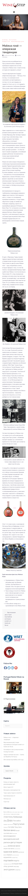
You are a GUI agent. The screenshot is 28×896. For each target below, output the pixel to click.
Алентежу (8, 817)
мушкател (7, 857)
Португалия (18, 824)
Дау (5, 821)
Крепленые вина (8, 796)
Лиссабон (17, 821)
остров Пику (15, 857)
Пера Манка (10, 824)
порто (16, 861)
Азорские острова (15, 814)
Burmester (15, 812)
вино (11, 833)
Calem (18, 812)
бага (20, 827)
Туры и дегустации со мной (12, 793)
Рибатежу (6, 827)
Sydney (17, 893)
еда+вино (5, 846)
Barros (11, 812)
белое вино (9, 830)
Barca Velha (7, 812)
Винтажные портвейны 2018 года (13, 759)
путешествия (17, 864)
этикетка (17, 870)
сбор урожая (8, 866)
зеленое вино (14, 846)
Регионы (6, 799)
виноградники (10, 836)
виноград (15, 833)
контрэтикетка (17, 848)
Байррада (17, 817)
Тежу (16, 827)
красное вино (11, 851)
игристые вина (9, 848)
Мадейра (5, 824)
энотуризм (9, 869)
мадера (9, 855)
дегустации (16, 842)
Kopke (21, 812)
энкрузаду (16, 866)
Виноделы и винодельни (11, 790)
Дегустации (7, 787)
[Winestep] (14, 5)
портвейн (8, 860)
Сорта (5, 801)
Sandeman (8, 814)
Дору (10, 820)
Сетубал (11, 827)
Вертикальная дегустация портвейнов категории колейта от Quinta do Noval (10, 619)
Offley (5, 814)
